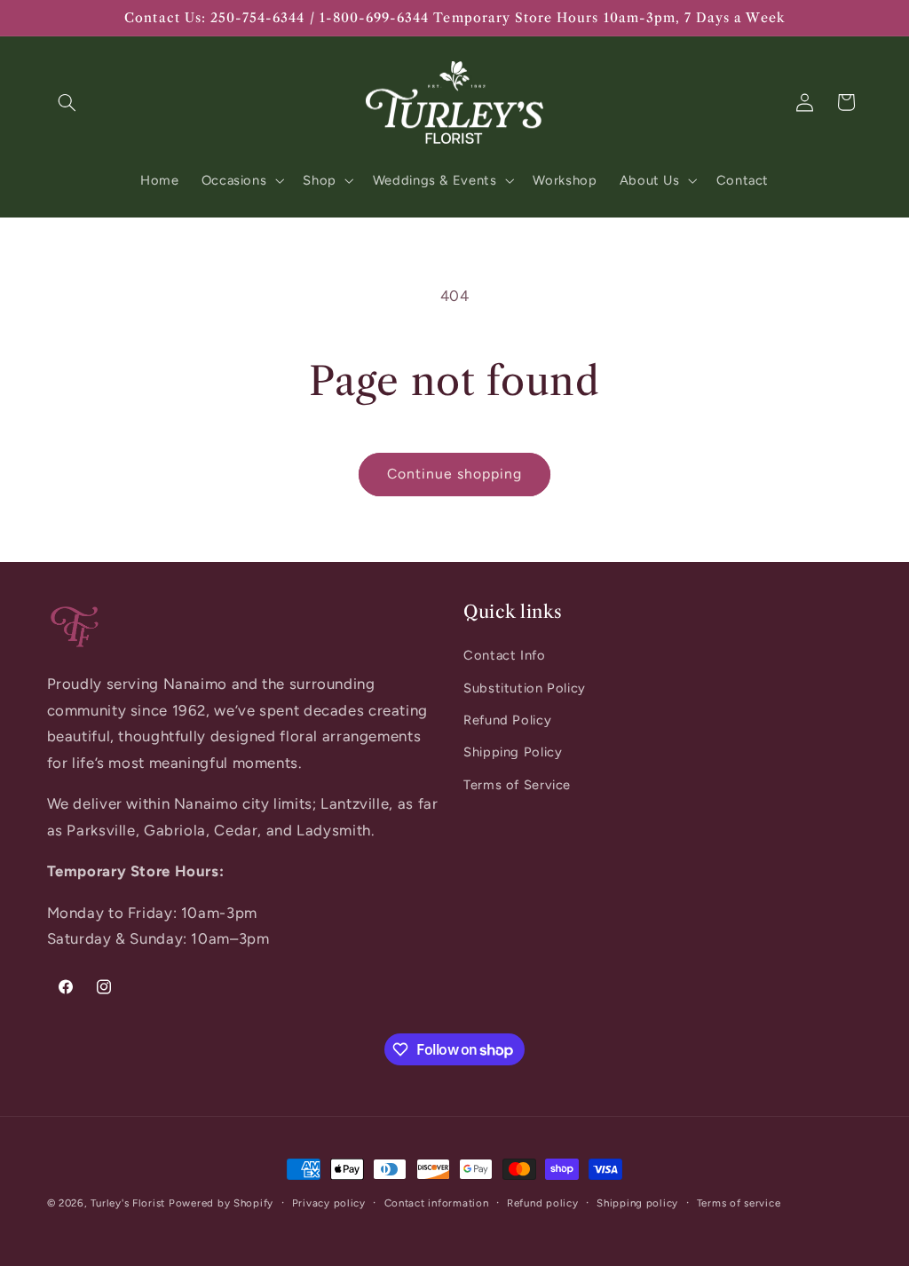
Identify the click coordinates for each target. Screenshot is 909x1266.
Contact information (436, 1203)
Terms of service (739, 1203)
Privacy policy (329, 1203)
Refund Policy (507, 720)
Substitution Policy (524, 688)
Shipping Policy (512, 752)
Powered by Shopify (221, 1203)
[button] (67, 102)
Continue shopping (455, 473)
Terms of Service (517, 785)
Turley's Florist (128, 1203)
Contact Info (504, 655)
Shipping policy (637, 1203)
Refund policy (543, 1203)
